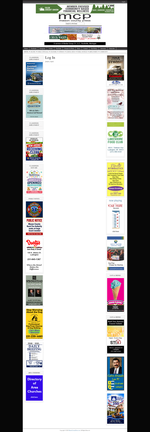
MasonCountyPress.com (74, 430)
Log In (123, 1)
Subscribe (112, 48)
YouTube (58, 48)
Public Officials (42, 51)
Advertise (103, 48)
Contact (85, 48)
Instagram (42, 48)
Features (54, 51)
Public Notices (82, 51)
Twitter (50, 48)
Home (26, 48)
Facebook (33, 48)
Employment (93, 51)
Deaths (33, 51)
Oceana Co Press (69, 48)
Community (104, 51)
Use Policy (94, 48)
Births (26, 51)
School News (70, 51)
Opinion (61, 51)
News (78, 48)
